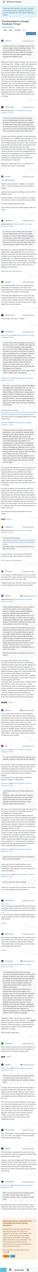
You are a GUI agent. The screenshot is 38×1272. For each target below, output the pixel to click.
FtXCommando (9, 107)
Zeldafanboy (9, 220)
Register (6, 1256)
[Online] (3, 331)
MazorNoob (8, 1043)
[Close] (34, 1221)
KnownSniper (9, 331)
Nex (6, 746)
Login (12, 1256)
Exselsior (8, 1064)
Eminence (8, 41)
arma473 (7, 176)
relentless (8, 282)
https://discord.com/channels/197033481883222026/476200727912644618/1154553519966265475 (19, 542)
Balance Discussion (9, 27)
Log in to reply (31, 33)
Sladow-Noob (9, 900)
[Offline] (3, 107)
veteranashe (9, 571)
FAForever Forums (13, 2)
